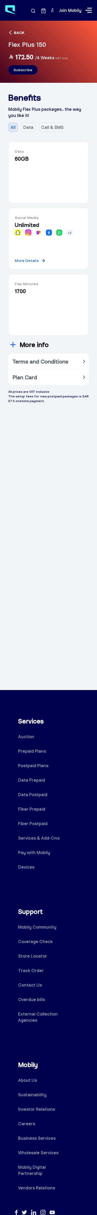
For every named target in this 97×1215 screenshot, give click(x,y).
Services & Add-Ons (38, 838)
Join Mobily (70, 10)
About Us (27, 1080)
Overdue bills (31, 999)
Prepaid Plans (32, 751)
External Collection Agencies (38, 1017)
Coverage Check (35, 941)
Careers (26, 1123)
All (13, 127)
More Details (27, 260)
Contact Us (30, 985)
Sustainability (32, 1094)
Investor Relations (36, 1109)
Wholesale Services (38, 1152)
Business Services (37, 1138)
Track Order (31, 970)
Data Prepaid (31, 780)
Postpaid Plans (33, 765)
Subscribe (22, 69)
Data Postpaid (32, 794)
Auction (26, 736)
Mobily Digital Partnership (32, 1170)
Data (28, 127)
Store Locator (32, 956)
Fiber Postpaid (33, 823)
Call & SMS (52, 127)
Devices (26, 867)
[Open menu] (88, 10)
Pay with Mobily (34, 852)
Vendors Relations (36, 1187)
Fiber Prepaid (31, 809)
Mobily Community (37, 927)
